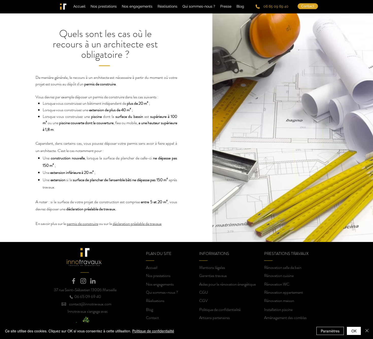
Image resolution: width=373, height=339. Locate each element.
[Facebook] (73, 281)
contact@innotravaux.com (90, 304)
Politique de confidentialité (153, 330)
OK (354, 330)
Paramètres (330, 330)
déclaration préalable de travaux (137, 224)
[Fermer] (367, 331)
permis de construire (82, 224)
